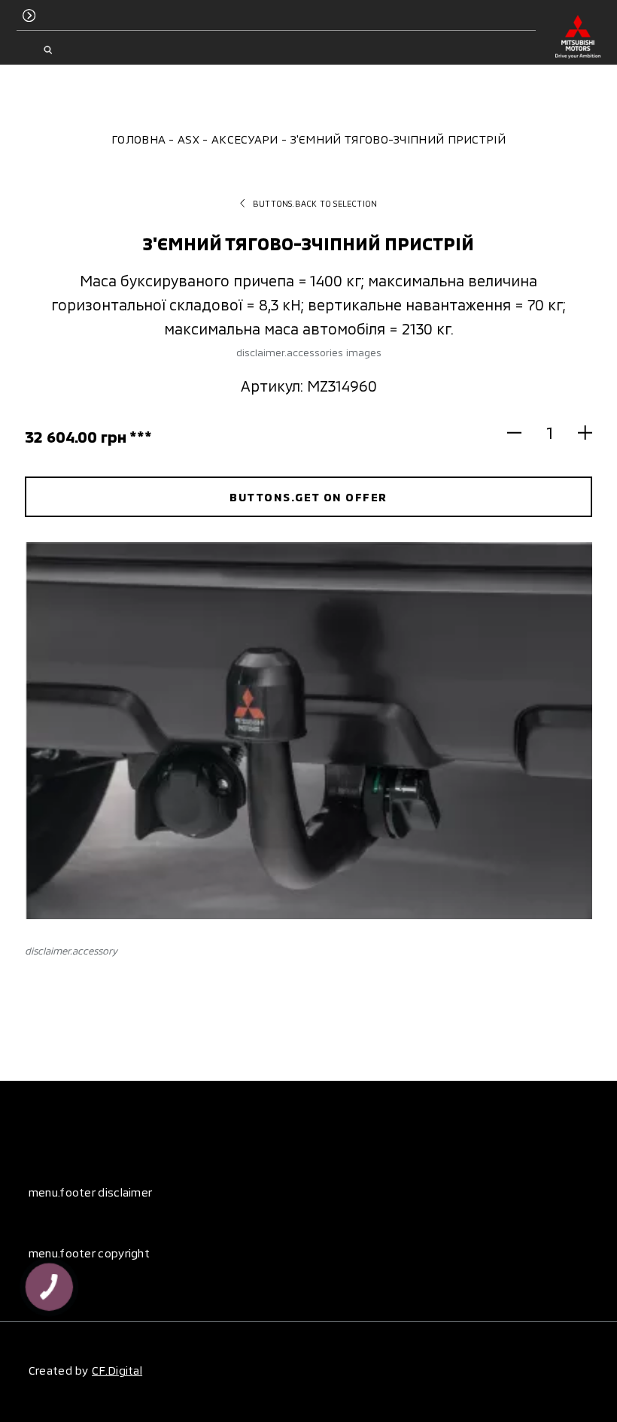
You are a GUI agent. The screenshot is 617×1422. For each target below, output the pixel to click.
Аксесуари (244, 139)
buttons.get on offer (308, 497)
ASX (188, 139)
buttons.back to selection (315, 203)
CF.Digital (117, 1370)
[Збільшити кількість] (578, 433)
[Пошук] (48, 50)
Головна (138, 139)
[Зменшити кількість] (521, 433)
